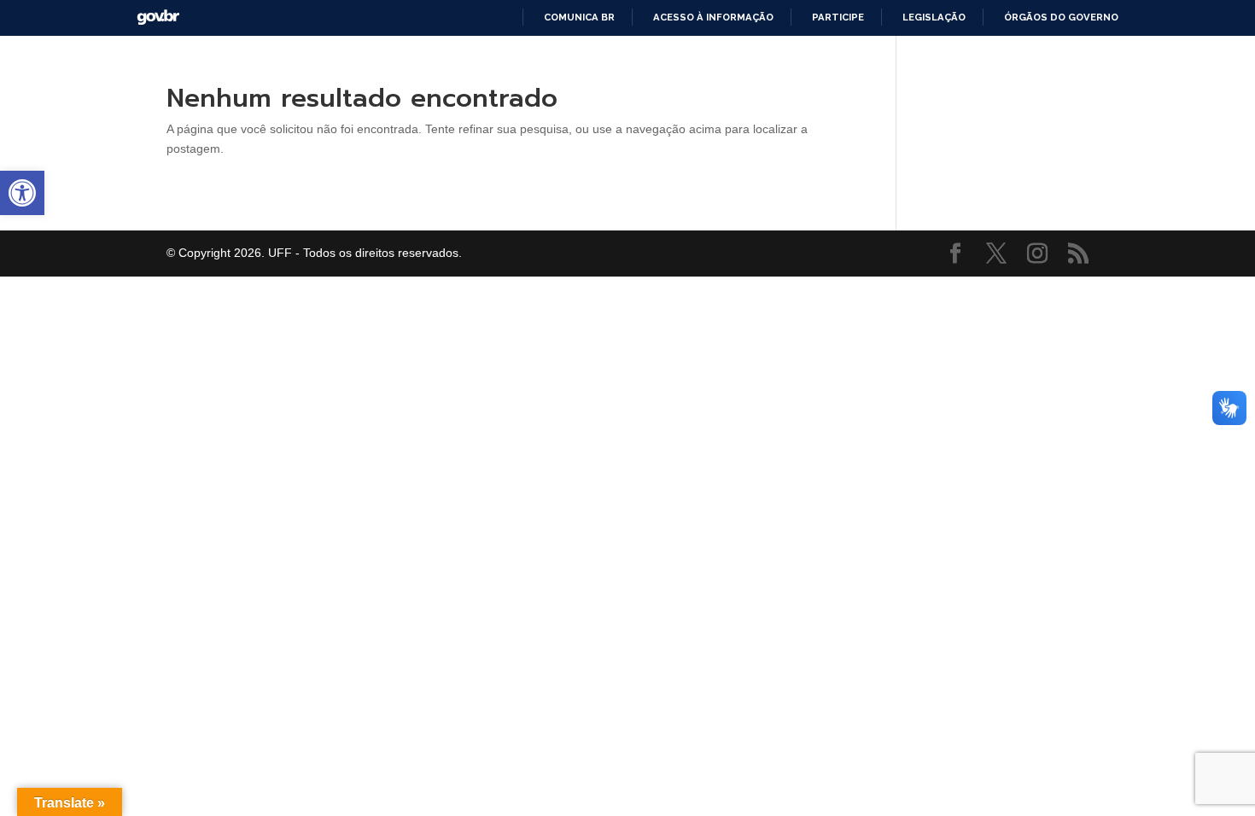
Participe (838, 17)
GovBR (158, 17)
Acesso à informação (713, 17)
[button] (22, 193)
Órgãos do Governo (1061, 17)
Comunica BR (579, 17)
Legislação (934, 17)
